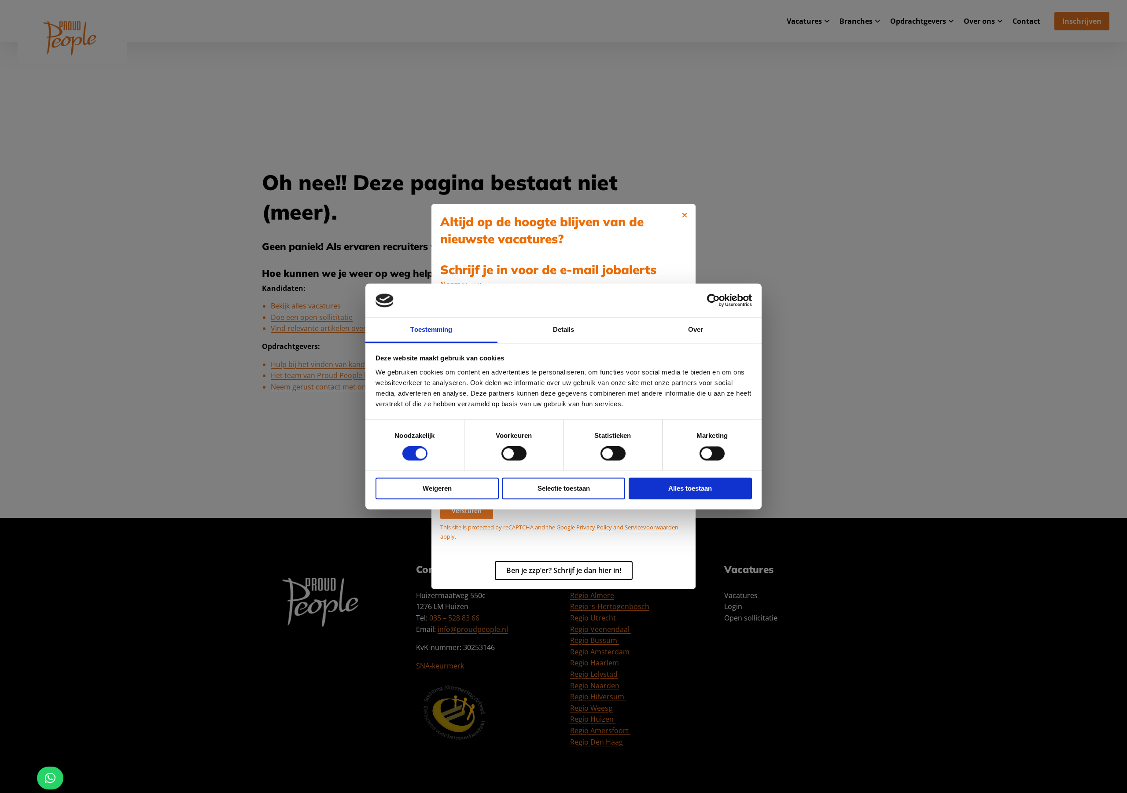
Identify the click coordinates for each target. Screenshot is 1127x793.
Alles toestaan (690, 488)
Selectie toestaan (564, 488)
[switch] (514, 454)
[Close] (684, 215)
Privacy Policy (594, 527)
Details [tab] (564, 329)
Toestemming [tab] (431, 329)
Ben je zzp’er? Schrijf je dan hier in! (563, 570)
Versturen (467, 511)
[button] (50, 778)
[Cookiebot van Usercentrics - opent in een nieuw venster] (713, 300)
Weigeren (437, 488)
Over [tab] (695, 329)
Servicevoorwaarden (651, 527)
